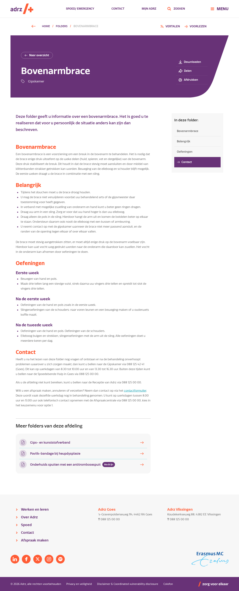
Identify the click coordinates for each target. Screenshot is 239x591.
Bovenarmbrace (187, 131)
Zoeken (179, 8)
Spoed (26, 525)
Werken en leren (35, 509)
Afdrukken (191, 79)
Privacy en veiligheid (79, 584)
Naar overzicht (39, 55)
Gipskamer (36, 81)
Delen (188, 70)
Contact (117, 8)
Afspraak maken (34, 540)
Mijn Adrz (149, 8)
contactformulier (135, 390)
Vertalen (170, 27)
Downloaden (192, 62)
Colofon (168, 584)
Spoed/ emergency (80, 8)
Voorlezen (198, 26)
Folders (62, 26)
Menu (223, 8)
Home (46, 26)
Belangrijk (183, 141)
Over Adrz (29, 517)
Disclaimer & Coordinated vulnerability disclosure (127, 584)
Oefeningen (184, 151)
